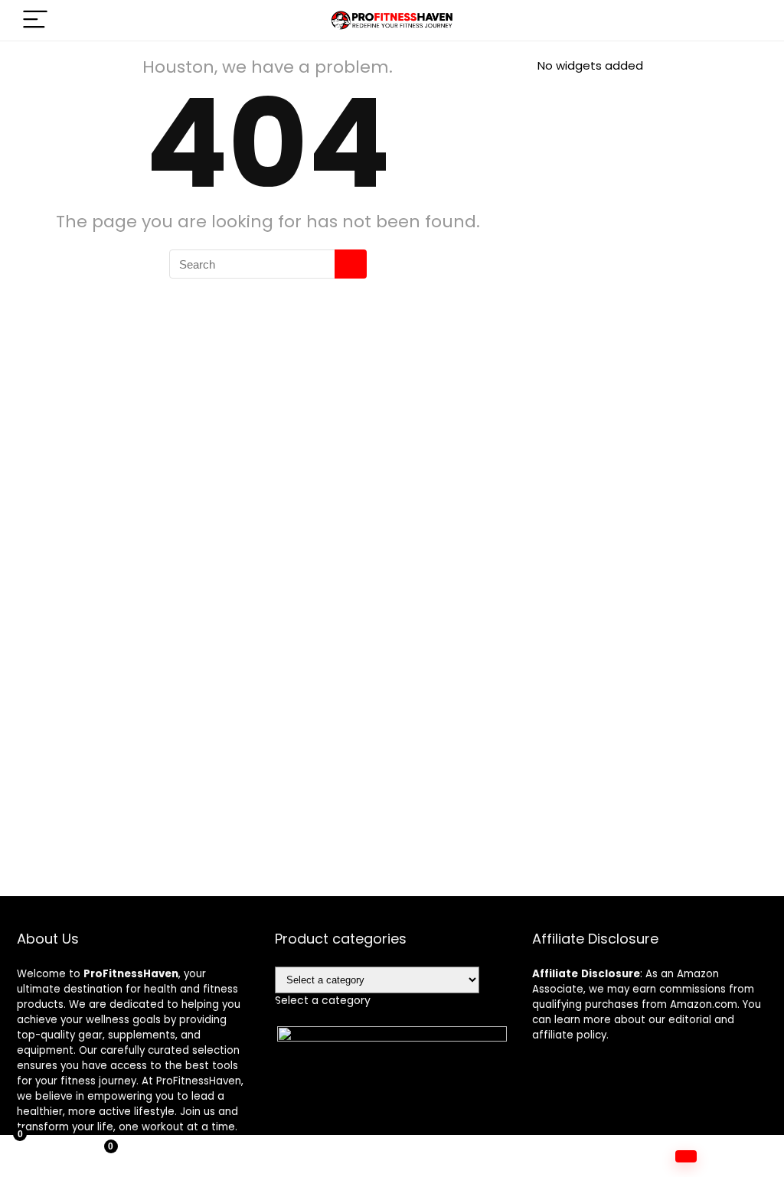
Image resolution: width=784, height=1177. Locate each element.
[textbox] (323, 1000)
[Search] (743, 20)
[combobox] (323, 1000)
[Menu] (35, 20)
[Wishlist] (294, 1156)
